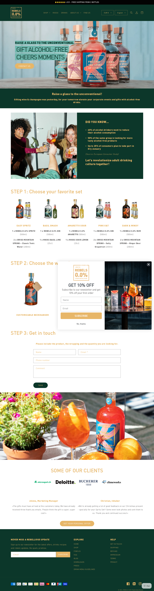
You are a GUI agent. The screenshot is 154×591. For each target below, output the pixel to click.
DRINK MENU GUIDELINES (84, 569)
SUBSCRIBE (81, 315)
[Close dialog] (148, 264)
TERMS (113, 558)
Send (40, 385)
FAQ (75, 555)
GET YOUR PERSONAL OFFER (77, 523)
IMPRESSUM (115, 555)
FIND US (77, 551)
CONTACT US (24, 66)
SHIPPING (114, 547)
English (120, 13)
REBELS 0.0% (127, 590)
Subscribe (63, 554)
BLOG (76, 558)
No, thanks (81, 323)
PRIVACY (113, 562)
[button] (46, 12)
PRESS (76, 565)
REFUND (113, 551)
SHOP (76, 547)
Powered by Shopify (137, 590)
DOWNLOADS (79, 562)
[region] (77, 2)
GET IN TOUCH (116, 544)
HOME (76, 544)
